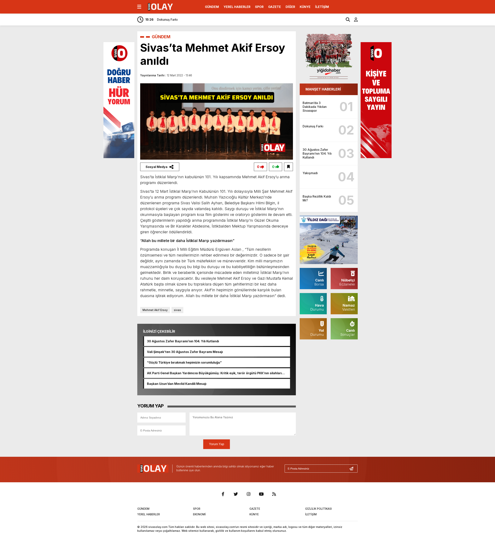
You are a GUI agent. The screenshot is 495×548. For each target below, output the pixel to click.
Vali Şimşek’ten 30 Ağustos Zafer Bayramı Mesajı (185, 352)
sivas (177, 310)
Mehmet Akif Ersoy (155, 310)
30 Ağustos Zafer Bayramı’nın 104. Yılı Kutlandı (183, 341)
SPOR (259, 7)
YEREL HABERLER (237, 7)
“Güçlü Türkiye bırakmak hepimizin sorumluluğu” (184, 362)
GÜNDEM (212, 7)
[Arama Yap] (346, 19)
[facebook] (223, 494)
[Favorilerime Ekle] (288, 167)
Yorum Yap (216, 444)
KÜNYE (305, 7)
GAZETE (274, 7)
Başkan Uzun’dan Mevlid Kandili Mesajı (176, 384)
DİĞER (290, 7)
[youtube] (261, 494)
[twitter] (236, 494)
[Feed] (274, 494)
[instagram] (248, 494)
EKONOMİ (199, 514)
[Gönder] (353, 468)
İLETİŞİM (322, 7)
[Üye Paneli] (354, 19)
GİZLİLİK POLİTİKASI (318, 508)
